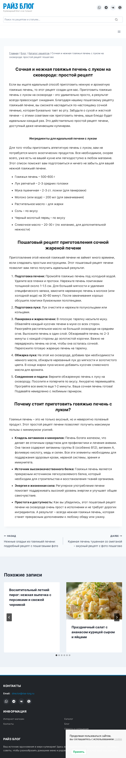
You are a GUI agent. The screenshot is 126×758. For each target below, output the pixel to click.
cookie (118, 739)
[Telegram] (106, 7)
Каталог (68, 718)
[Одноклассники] (120, 7)
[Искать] (116, 19)
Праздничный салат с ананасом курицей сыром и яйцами (93, 632)
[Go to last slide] (9, 617)
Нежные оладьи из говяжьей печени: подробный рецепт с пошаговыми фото (31, 541)
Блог (66, 723)
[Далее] (116, 617)
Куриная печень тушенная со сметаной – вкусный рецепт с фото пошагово (95, 541)
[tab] (56, 655)
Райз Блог (18, 5)
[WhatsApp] (99, 7)
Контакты (8, 723)
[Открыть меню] (119, 31)
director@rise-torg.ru (23, 693)
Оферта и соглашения (76, 728)
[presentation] (94, 600)
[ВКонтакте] (113, 7)
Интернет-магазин (13, 718)
